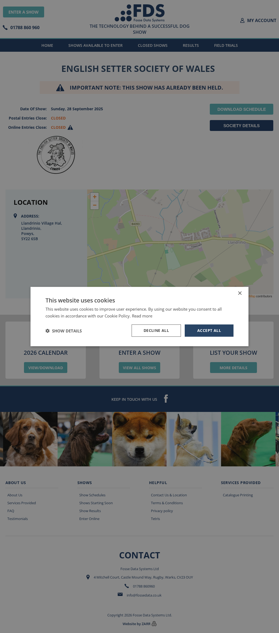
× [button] (240, 293)
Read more (142, 315)
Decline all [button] (156, 330)
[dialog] (139, 316)
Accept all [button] (209, 330)
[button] (64, 330)
